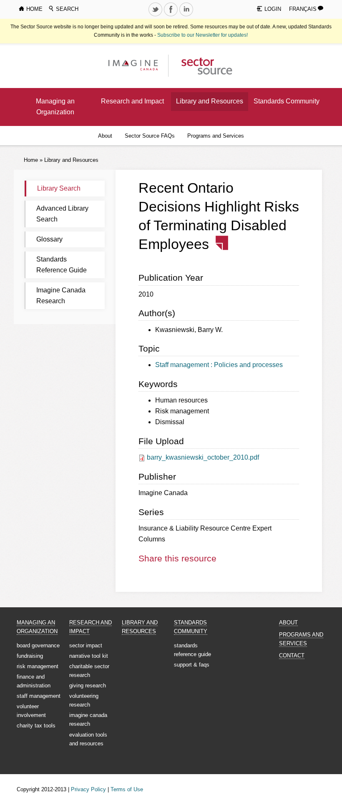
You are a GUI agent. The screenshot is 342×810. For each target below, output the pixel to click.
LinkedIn (187, 15)
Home (31, 160)
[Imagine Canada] (203, 65)
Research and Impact (132, 101)
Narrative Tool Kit (88, 656)
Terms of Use (127, 789)
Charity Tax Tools (36, 725)
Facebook (172, 15)
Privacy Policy (88, 789)
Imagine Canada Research (61, 295)
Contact (291, 655)
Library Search (58, 188)
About (105, 136)
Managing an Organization (55, 107)
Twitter (156, 15)
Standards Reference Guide (61, 265)
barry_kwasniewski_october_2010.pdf (203, 457)
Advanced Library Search (62, 214)
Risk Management (37, 666)
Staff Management (38, 696)
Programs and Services (215, 136)
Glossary (49, 239)
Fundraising (30, 656)
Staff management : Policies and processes (219, 364)
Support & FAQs (191, 665)
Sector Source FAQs (150, 136)
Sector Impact (85, 645)
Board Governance (38, 645)
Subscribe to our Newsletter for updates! (202, 35)
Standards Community (286, 101)
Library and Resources (209, 101)
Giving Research (87, 685)
